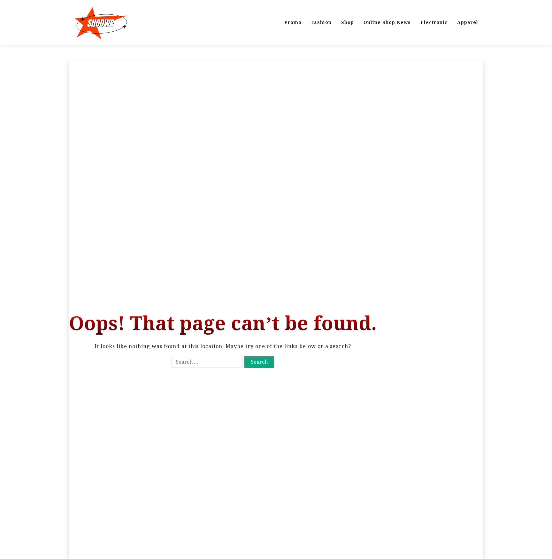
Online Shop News (387, 22)
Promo (293, 22)
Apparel (467, 22)
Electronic (434, 22)
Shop (347, 22)
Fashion (321, 22)
